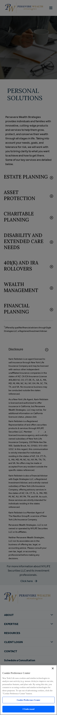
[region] (28, 690)
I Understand (29, 709)
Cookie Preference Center (28, 700)
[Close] (52, 668)
